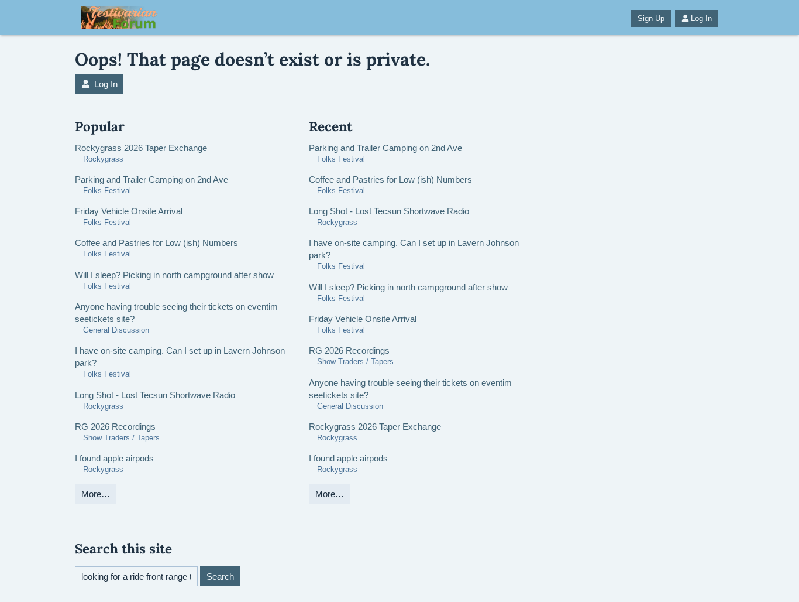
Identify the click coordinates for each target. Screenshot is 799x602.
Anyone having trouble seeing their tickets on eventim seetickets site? (176, 313)
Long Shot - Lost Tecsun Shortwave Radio (155, 395)
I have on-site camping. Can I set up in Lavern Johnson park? (180, 357)
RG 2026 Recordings (115, 427)
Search (220, 577)
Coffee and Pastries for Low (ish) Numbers (156, 243)
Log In (701, 18)
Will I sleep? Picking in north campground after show (174, 275)
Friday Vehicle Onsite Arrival (128, 211)
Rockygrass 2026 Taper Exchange (141, 148)
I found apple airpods (114, 458)
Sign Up (651, 18)
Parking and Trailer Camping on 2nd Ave (151, 179)
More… (95, 494)
